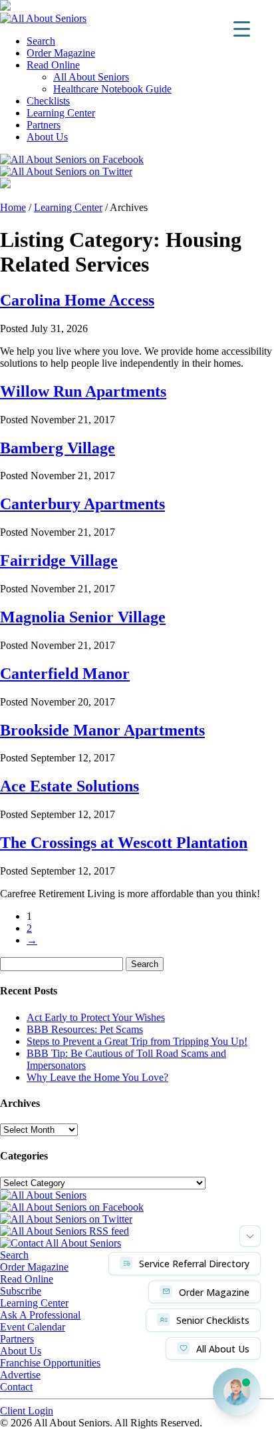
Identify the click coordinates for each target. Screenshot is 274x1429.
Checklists (48, 100)
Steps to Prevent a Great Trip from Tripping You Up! (137, 1041)
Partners (44, 124)
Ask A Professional (40, 1315)
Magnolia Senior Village (83, 617)
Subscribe (20, 1291)
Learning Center (61, 112)
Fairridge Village (59, 560)
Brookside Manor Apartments (102, 730)
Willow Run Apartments (83, 391)
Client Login (26, 1410)
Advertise (20, 1374)
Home (13, 207)
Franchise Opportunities (50, 1362)
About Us (47, 136)
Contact (16, 1386)
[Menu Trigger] (241, 28)
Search (41, 41)
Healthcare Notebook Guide (112, 89)
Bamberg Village (57, 448)
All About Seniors (91, 77)
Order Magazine (61, 53)
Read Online (53, 65)
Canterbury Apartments (82, 503)
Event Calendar (32, 1326)
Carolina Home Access (77, 300)
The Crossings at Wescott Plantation (123, 842)
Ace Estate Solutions (69, 786)
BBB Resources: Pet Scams (85, 1029)
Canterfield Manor (65, 673)
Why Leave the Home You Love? (97, 1077)
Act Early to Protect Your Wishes (96, 1017)
